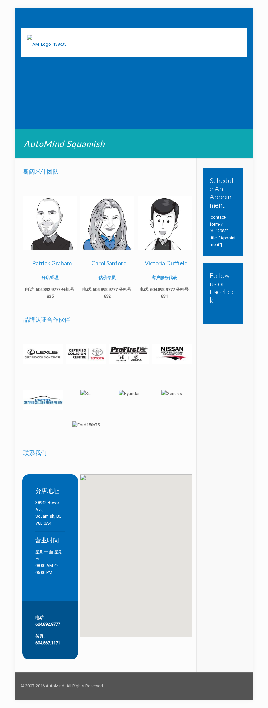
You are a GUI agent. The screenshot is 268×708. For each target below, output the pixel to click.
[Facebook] (214, 686)
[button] (136, 545)
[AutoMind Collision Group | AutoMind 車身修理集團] (46, 42)
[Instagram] (223, 686)
